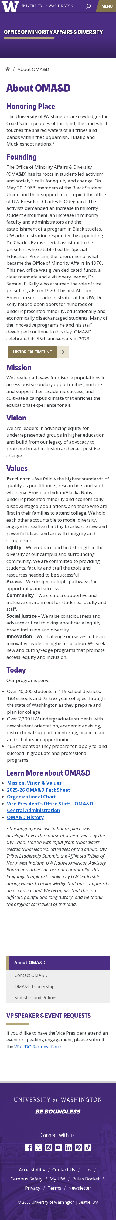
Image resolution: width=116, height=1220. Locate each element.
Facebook (28, 1147)
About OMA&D (29, 963)
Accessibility (32, 1169)
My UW (57, 1179)
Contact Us (63, 1169)
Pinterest (78, 1147)
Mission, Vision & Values (34, 783)
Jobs (86, 1169)
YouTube (58, 1147)
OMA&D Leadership (34, 986)
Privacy (32, 1188)
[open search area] (88, 6)
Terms (54, 1188)
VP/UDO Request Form (38, 1047)
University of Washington (11, 6)
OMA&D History (25, 817)
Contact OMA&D (31, 975)
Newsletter (79, 1188)
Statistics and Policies (36, 997)
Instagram (48, 1147)
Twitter (38, 1147)
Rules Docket (86, 1179)
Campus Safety (27, 1179)
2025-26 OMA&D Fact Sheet (38, 790)
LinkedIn (68, 1147)
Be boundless (58, 1112)
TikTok (88, 1147)
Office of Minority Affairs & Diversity (7, 67)
